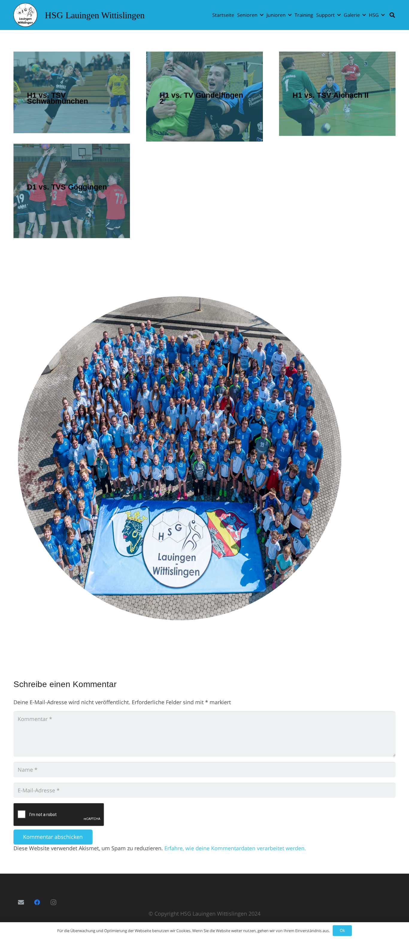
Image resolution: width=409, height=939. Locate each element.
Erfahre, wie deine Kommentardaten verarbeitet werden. (235, 848)
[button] (261, 15)
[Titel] (25, 15)
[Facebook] (37, 902)
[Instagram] (53, 902)
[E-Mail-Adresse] (20, 902)
